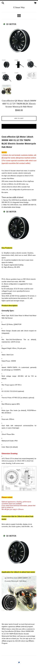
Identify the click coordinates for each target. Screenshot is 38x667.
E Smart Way (19, 7)
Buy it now (19, 126)
